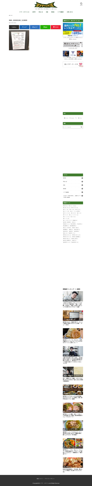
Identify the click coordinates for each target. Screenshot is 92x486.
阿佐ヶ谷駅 (75, 238)
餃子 (74, 240)
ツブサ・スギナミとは (24, 12)
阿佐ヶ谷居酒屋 (76, 236)
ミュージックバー (74, 214)
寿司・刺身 (76, 227)
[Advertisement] (73, 90)
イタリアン (75, 207)
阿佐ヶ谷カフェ (76, 234)
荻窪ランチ (72, 233)
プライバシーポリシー (50, 478)
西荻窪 (52, 12)
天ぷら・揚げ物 (67, 227)
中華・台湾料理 (67, 222)
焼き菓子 (77, 229)
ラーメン (66, 218)
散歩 (71, 229)
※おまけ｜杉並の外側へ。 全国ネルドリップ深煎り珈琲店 (72, 196)
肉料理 (77, 231)
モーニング (66, 216)
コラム (78, 209)
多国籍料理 (73, 225)
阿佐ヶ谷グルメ (67, 236)
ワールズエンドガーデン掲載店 (70, 220)
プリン (66, 214)
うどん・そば (73, 205)
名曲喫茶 (66, 225)
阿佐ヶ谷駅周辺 (67, 240)
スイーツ (66, 211)
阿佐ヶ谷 (41, 12)
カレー (66, 209)
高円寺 (33, 12)
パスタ (74, 213)
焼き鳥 (66, 231)
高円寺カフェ (67, 242)
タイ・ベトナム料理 (75, 211)
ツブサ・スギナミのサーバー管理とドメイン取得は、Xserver (73, 38)
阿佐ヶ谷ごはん (67, 234)
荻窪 (47, 12)
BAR (66, 205)
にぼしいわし (67, 207)
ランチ (73, 216)
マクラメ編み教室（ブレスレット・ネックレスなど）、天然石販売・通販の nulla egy (73, 58)
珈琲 (71, 231)
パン (79, 213)
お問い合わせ (70, 12)
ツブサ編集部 (61, 12)
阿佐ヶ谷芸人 (67, 238)
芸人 (65, 233)
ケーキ (72, 209)
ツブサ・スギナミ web (45, 483)
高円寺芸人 (75, 242)
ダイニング (67, 213)
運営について (40, 478)
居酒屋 (66, 229)
